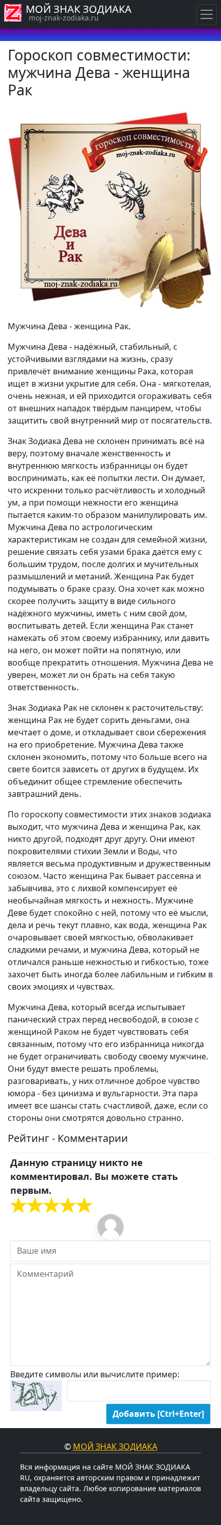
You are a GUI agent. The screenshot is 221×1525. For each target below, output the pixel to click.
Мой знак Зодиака (115, 1446)
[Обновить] (36, 1395)
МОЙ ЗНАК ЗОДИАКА (79, 9)
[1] (18, 1205)
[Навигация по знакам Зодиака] (206, 14)
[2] (26, 1205)
